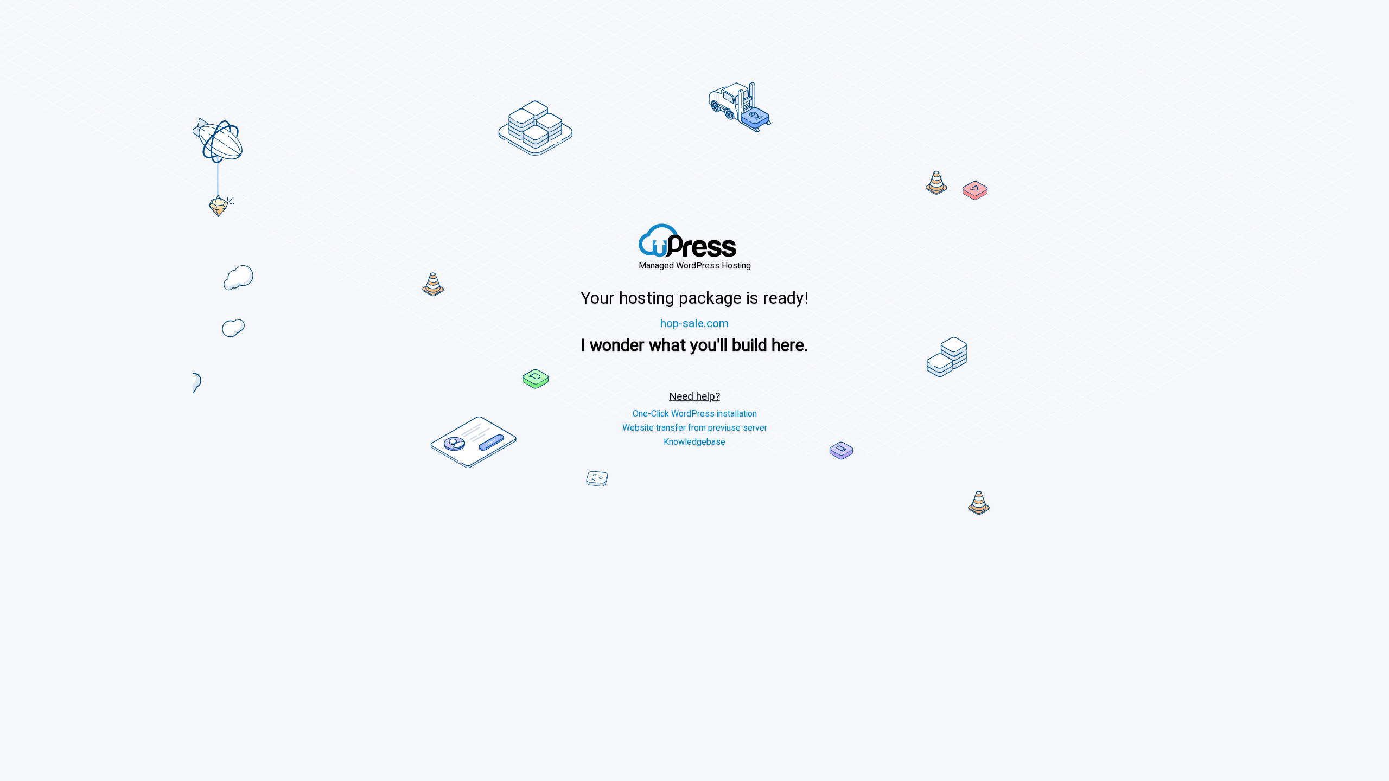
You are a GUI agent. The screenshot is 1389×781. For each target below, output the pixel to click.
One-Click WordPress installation (695, 414)
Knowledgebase (694, 442)
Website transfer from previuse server (694, 428)
